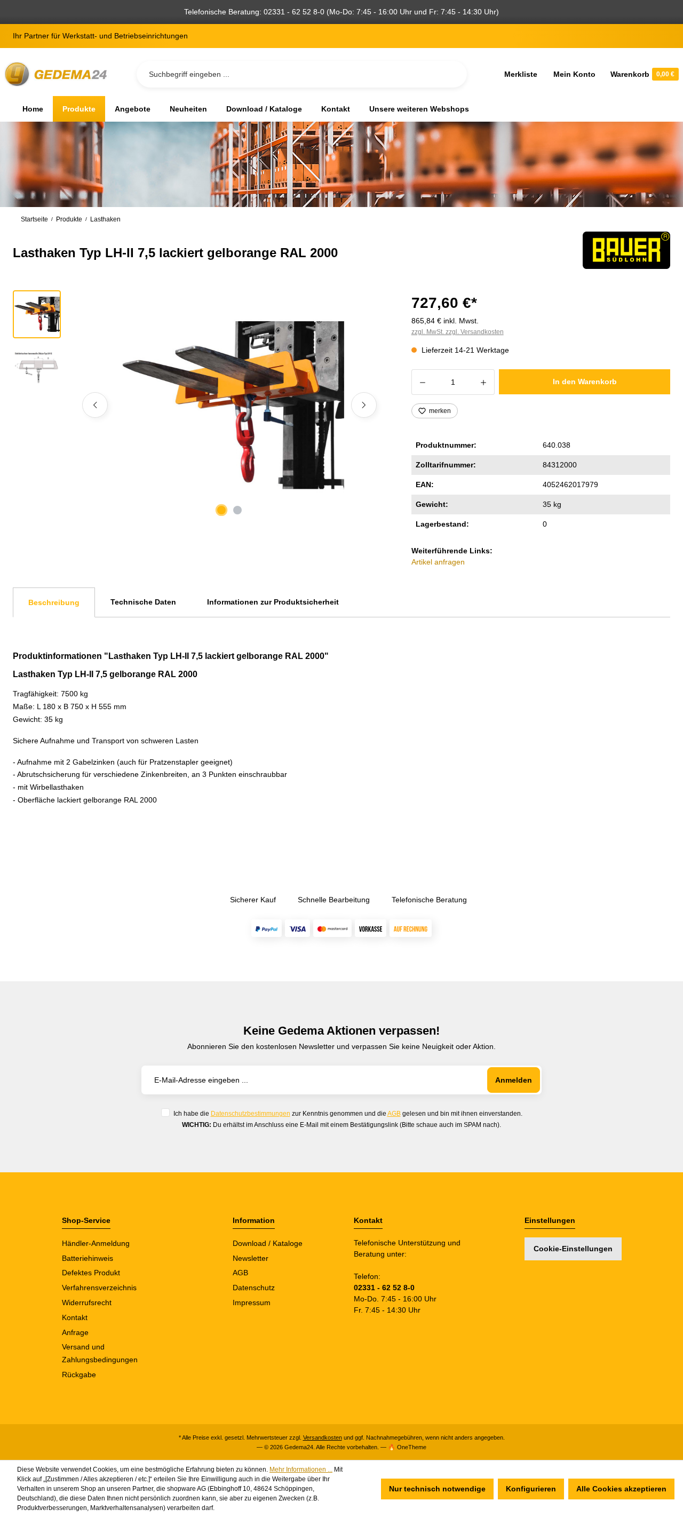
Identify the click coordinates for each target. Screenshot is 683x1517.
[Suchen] (450, 74)
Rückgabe (79, 1374)
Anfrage (75, 1332)
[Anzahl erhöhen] (484, 382)
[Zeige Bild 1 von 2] (221, 510)
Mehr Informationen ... (300, 1469)
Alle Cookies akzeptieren (621, 1488)
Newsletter (250, 1258)
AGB (394, 1113)
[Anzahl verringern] (422, 382)
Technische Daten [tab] (143, 602)
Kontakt (75, 1317)
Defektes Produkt (91, 1272)
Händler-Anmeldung (96, 1243)
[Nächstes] (364, 405)
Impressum (252, 1302)
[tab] (54, 602)
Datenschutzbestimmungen (250, 1113)
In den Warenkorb (585, 381)
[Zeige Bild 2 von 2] (237, 510)
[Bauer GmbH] (626, 250)
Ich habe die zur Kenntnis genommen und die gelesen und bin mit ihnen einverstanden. (347, 1113)
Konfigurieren (531, 1488)
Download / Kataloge (268, 1243)
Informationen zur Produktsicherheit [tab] (273, 602)
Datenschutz (254, 1287)
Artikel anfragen (438, 562)
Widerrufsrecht (87, 1302)
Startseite (34, 219)
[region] (199, 405)
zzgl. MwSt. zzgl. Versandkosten (457, 332)
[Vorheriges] (95, 405)
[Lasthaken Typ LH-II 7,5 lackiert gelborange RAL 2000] (229, 405)
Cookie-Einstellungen (573, 1248)
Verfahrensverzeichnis (99, 1287)
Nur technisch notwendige (437, 1488)
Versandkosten (322, 1437)
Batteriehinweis (87, 1258)
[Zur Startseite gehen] (57, 74)
